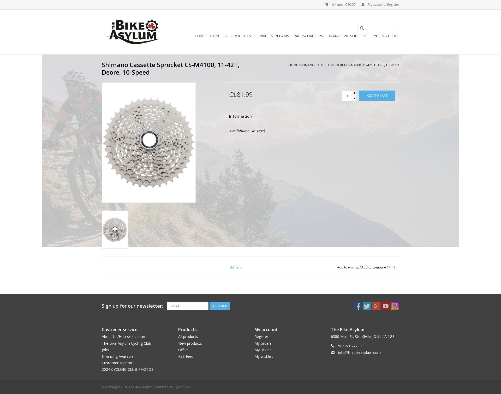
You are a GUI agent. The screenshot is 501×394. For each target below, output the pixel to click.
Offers (183, 349)
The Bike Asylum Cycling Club (126, 343)
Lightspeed (182, 387)
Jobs (105, 349)
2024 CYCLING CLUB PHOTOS (127, 369)
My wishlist (263, 356)
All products (188, 336)
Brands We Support (347, 35)
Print (392, 267)
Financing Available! (118, 356)
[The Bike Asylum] (134, 31)
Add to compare (374, 267)
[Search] (360, 28)
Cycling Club (385, 35)
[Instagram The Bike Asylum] (395, 306)
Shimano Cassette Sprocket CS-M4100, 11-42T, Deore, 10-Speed (349, 65)
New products (190, 343)
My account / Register (383, 4)
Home (200, 35)
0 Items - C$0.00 (343, 4)
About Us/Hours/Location (123, 336)
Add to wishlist (348, 267)
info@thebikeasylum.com (359, 352)
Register (261, 336)
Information (240, 116)
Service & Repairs (272, 35)
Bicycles (218, 35)
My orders (263, 343)
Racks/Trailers (308, 35)
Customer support (117, 362)
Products (241, 35)
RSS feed (185, 356)
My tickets (263, 349)
